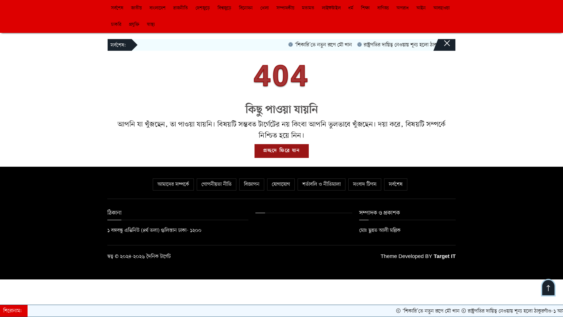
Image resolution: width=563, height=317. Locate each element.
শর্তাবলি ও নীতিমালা (321, 184)
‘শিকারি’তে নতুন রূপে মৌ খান (316, 44)
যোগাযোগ (281, 184)
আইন (421, 8)
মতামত (308, 8)
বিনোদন (246, 8)
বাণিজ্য (383, 8)
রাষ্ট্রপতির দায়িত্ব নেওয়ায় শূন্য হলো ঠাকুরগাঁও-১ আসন (407, 44)
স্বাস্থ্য (151, 24)
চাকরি (116, 24)
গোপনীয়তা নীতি (216, 184)
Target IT (445, 257)
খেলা (264, 8)
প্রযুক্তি (134, 24)
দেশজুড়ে (203, 8)
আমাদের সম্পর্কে (173, 184)
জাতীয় (136, 8)
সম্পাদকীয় (285, 8)
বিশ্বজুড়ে (224, 8)
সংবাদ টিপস (365, 184)
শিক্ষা (365, 8)
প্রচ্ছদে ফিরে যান (281, 151)
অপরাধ (402, 8)
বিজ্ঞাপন (252, 184)
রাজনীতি (180, 8)
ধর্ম (350, 8)
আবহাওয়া (441, 8)
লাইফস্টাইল (331, 8)
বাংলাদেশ (158, 8)
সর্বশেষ (117, 8)
